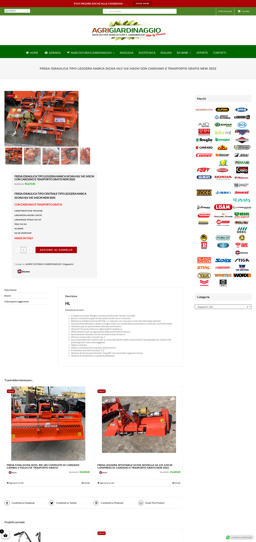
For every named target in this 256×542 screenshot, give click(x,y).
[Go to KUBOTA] (242, 197)
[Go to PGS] (242, 235)
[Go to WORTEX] (223, 272)
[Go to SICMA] (241, 250)
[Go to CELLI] (222, 145)
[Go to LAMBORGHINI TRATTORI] (203, 205)
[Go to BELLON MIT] (223, 129)
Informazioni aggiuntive (16, 301)
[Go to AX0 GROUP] (203, 122)
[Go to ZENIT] (223, 280)
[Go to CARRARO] (204, 145)
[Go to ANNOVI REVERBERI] (222, 114)
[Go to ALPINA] (222, 107)
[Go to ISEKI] (223, 190)
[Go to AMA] (241, 107)
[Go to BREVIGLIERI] (222, 137)
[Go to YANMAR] (204, 280)
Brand (7, 295)
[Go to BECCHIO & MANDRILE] (204, 129)
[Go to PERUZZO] (223, 235)
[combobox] (223, 306)
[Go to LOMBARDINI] (242, 205)
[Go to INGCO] (204, 190)
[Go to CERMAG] (242, 145)
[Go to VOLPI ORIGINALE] (204, 272)
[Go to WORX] (242, 272)
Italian (12, 10)
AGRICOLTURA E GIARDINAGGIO (44, 264)
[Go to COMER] (204, 152)
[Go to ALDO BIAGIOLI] (204, 107)
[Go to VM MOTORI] (242, 265)
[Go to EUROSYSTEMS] (223, 160)
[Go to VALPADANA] (222, 265)
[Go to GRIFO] (242, 167)
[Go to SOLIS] (223, 257)
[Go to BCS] (242, 122)
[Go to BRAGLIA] (204, 137)
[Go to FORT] (203, 167)
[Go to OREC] (242, 227)
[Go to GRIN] (204, 175)
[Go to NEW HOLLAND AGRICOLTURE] (203, 220)
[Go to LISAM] (223, 205)
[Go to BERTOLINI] (242, 129)
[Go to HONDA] (223, 175)
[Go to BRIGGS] (242, 137)
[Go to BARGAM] (223, 122)
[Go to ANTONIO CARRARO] (242, 114)
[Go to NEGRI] (242, 212)
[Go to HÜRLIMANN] (241, 175)
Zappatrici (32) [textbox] (222, 306)
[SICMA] (23, 269)
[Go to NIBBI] (223, 220)
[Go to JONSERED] (241, 190)
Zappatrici (68, 264)
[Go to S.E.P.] (223, 242)
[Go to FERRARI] (242, 160)
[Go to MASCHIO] (204, 212)
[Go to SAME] (241, 242)
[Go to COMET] (222, 152)
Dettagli (87, 483)
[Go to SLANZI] (204, 257)
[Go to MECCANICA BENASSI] (223, 212)
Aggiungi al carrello (56, 250)
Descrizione (10, 289)
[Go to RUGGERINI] (204, 242)
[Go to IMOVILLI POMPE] (241, 182)
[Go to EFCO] (241, 152)
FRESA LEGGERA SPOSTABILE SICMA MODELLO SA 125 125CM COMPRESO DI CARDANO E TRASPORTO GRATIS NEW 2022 (134, 466)
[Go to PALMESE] (204, 235)
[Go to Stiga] (242, 257)
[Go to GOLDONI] (222, 167)
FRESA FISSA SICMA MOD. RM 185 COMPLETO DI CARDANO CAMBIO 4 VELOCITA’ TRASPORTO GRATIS (43, 466)
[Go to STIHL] (203, 265)
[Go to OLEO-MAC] (241, 220)
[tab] (27, 290)
